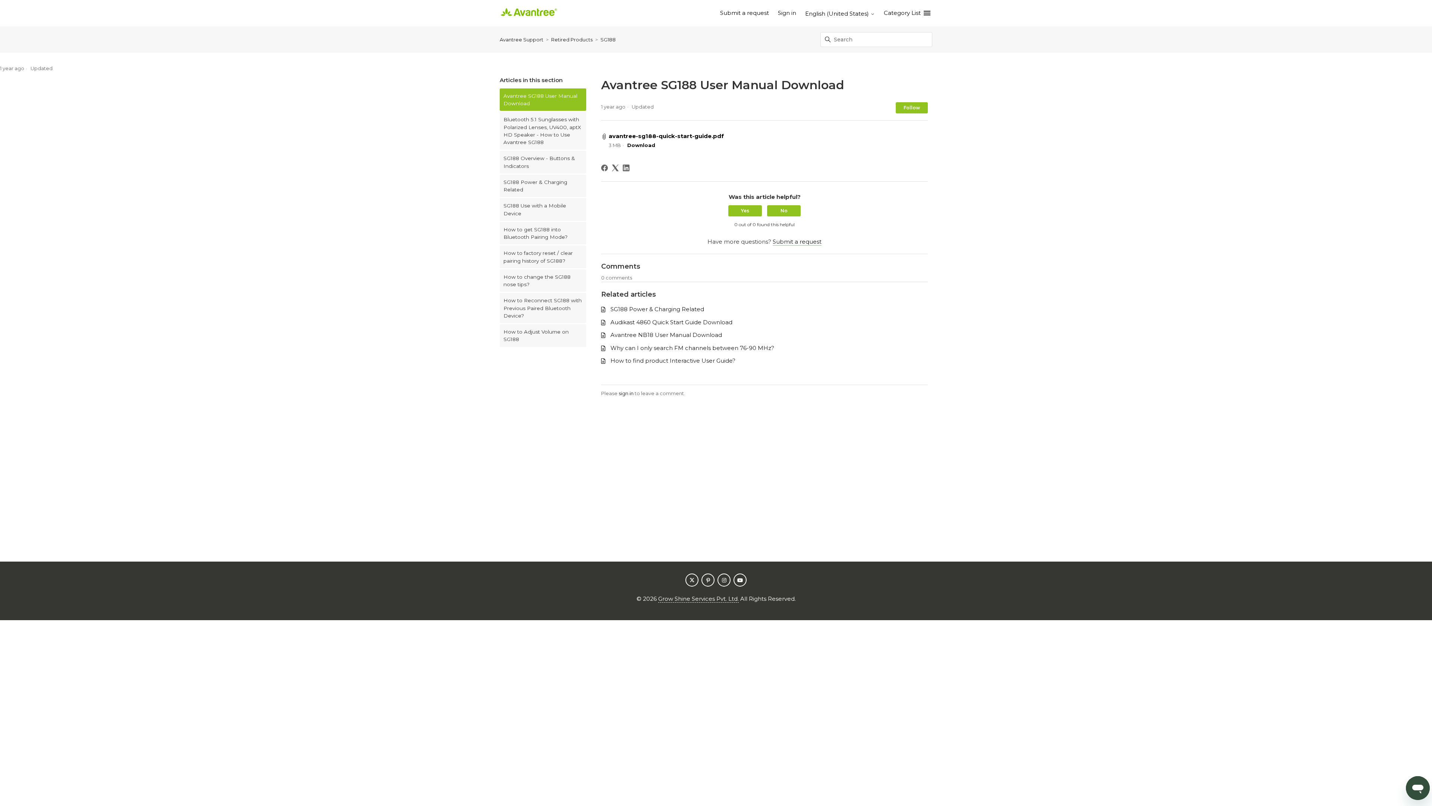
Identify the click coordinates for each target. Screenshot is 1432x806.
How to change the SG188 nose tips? (537, 280)
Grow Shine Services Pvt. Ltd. (698, 598)
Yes (745, 210)
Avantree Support (521, 40)
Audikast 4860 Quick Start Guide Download (671, 322)
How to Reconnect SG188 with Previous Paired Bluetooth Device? (542, 308)
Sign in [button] (787, 12)
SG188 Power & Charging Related (535, 186)
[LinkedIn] (626, 168)
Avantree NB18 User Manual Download (666, 334)
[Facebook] (604, 168)
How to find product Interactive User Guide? (672, 360)
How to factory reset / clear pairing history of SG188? (538, 256)
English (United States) (837, 13)
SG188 (608, 40)
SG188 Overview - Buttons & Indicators (539, 162)
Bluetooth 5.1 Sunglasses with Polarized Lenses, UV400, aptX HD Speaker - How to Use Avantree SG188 (542, 130)
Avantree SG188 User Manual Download (540, 99)
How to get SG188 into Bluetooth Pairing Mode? (535, 233)
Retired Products (572, 40)
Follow (912, 107)
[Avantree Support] (529, 13)
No (784, 210)
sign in (626, 393)
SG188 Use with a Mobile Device (534, 209)
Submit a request (744, 12)
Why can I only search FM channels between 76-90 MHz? (692, 348)
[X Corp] (615, 168)
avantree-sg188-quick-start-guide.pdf (666, 136)
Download (641, 145)
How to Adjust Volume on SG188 (536, 335)
